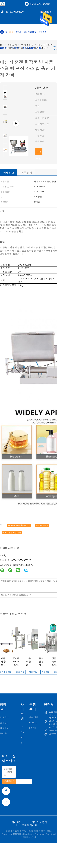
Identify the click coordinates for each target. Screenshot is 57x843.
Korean (47, 11)
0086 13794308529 (21, 560)
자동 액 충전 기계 (3, 663)
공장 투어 (42, 32)
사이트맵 (16, 822)
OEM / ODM (35, 722)
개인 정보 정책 (39, 822)
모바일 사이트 (29, 825)
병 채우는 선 (5, 728)
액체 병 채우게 (42, 525)
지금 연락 (38, 152)
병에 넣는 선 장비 (8, 722)
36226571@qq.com (40, 3)
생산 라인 (33, 717)
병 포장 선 (4, 717)
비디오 (18, 32)
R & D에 (32, 728)
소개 (23, 726)
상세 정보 (8, 172)
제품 (11, 32)
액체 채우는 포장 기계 (11, 532)
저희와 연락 (15, 47)
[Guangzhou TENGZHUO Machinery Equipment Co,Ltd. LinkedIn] (6, 802)
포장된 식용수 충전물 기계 (19, 525)
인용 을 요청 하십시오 (31, 47)
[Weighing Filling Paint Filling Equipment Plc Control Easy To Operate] (18, 125)
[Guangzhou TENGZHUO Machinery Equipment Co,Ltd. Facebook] (6, 791)
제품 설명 (26, 172)
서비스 (24, 737)
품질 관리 (4, 47)
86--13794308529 (15, 12)
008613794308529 (23, 564)
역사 (23, 731)
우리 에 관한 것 (29, 32)
